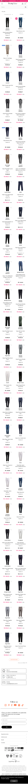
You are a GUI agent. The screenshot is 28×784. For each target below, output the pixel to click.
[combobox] (14, 7)
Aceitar (14, 781)
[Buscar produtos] (25, 7)
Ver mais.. (7, 778)
